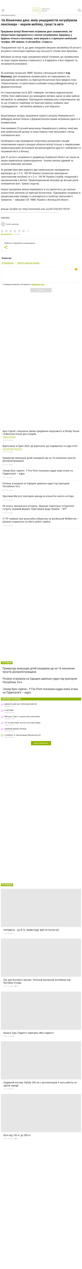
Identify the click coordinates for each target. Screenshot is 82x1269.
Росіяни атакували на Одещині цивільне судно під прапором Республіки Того (36, 485)
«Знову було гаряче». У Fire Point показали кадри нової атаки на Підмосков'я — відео (38, 472)
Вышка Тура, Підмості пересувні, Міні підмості (28, 1032)
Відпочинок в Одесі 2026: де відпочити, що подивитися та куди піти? (40, 445)
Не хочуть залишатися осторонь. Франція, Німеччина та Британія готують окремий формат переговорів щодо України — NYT (38, 507)
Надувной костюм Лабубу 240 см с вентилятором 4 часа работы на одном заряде (40, 1084)
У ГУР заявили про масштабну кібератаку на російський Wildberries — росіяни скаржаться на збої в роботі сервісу (41, 520)
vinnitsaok (5, 218)
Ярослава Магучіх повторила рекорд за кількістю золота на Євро (38, 496)
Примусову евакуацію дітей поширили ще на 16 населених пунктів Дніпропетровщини (39, 459)
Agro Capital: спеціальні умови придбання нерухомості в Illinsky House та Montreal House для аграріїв (41, 433)
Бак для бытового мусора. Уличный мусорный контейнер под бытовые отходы (37, 981)
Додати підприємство (41, 743)
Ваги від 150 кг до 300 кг (17, 1135)
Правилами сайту (37, 284)
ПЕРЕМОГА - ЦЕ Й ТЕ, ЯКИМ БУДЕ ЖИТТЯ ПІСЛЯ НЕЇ (31, 930)
